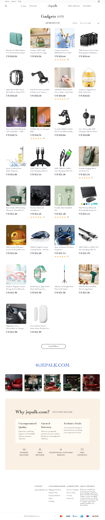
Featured (87, 6)
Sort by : (75, 23)
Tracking (51, 501)
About (7, 1)
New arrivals (74, 6)
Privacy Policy (71, 493)
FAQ (19, 1)
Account (69, 495)
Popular (33, 6)
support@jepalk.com (41, 490)
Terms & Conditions (73, 490)
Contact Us (70, 498)
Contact (13, 1)
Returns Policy (53, 493)
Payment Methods (54, 495)
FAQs (50, 498)
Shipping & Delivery (55, 490)
